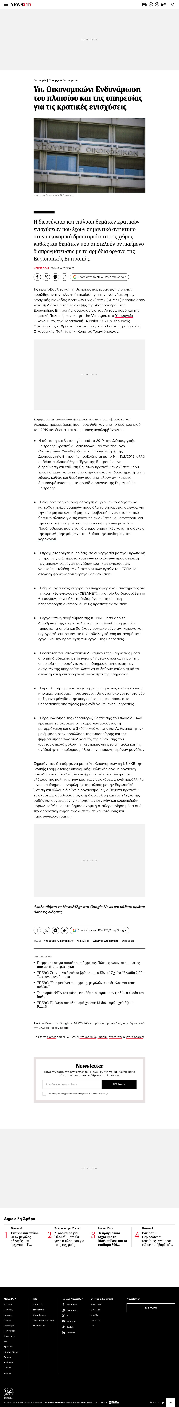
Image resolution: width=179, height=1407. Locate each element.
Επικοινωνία (39, 1325)
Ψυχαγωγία (9, 1336)
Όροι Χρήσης (39, 1315)
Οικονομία (40, 80)
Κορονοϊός (83, 941)
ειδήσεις (55, 912)
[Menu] (6, 4)
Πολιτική (8, 1310)
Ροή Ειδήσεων (11, 1352)
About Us (38, 1304)
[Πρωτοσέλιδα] (144, 4)
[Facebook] (37, 277)
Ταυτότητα (38, 1310)
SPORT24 (95, 1310)
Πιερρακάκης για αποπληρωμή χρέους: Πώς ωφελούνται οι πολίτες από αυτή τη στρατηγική (88, 964)
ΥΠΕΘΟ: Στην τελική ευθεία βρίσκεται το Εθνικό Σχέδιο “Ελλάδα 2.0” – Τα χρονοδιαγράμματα (91, 974)
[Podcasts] (157, 4)
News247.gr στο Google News (88, 907)
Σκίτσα (7, 1357)
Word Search (134, 1037)
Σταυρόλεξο (88, 1037)
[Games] (163, 4)
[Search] (173, 4)
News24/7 (96, 1304)
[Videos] (151, 4)
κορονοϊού (47, 539)
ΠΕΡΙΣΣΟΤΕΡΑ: (43, 956)
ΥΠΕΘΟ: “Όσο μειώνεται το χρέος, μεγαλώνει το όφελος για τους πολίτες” (86, 984)
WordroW (115, 1037)
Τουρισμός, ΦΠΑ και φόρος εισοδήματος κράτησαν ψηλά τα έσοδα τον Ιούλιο (90, 994)
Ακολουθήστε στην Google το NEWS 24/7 (61, 1023)
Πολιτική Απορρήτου (43, 1320)
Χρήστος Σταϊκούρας (78, 326)
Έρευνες (8, 1347)
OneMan (95, 1315)
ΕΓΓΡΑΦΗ (151, 1308)
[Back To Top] (170, 1402)
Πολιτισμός (9, 1331)
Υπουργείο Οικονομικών (63, 80)
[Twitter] (46, 277)
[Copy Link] (64, 277)
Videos (7, 1368)
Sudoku (103, 1037)
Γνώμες (7, 1320)
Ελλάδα (8, 1304)
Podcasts (8, 1362)
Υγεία (6, 1341)
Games (51, 1037)
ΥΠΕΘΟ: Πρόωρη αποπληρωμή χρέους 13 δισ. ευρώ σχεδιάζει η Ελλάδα (85, 1004)
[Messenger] (55, 277)
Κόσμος (8, 1315)
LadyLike (95, 1320)
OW (93, 1325)
